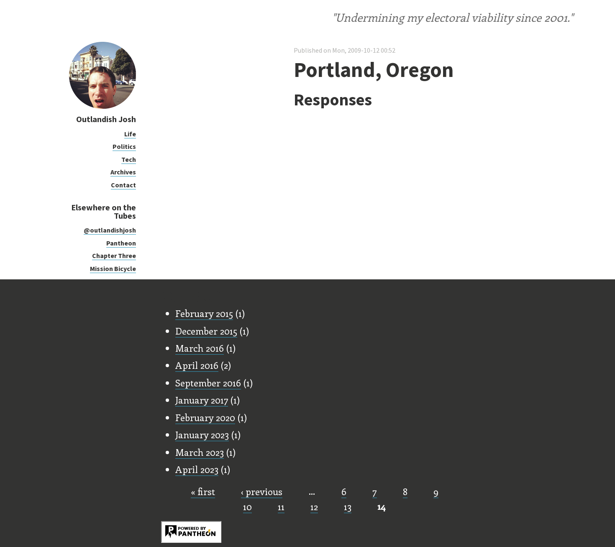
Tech (128, 159)
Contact (123, 185)
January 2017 (201, 400)
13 (347, 506)
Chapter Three (114, 255)
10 (247, 506)
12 (314, 506)
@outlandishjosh (110, 230)
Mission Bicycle (113, 268)
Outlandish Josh (106, 119)
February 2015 (204, 313)
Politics (124, 146)
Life (130, 134)
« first (203, 491)
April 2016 (196, 365)
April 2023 (196, 469)
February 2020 (205, 417)
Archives (123, 172)
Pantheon (121, 243)
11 (281, 506)
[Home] (102, 106)
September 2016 (208, 382)
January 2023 (202, 434)
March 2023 (199, 452)
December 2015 (206, 331)
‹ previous (261, 491)
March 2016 (199, 348)
